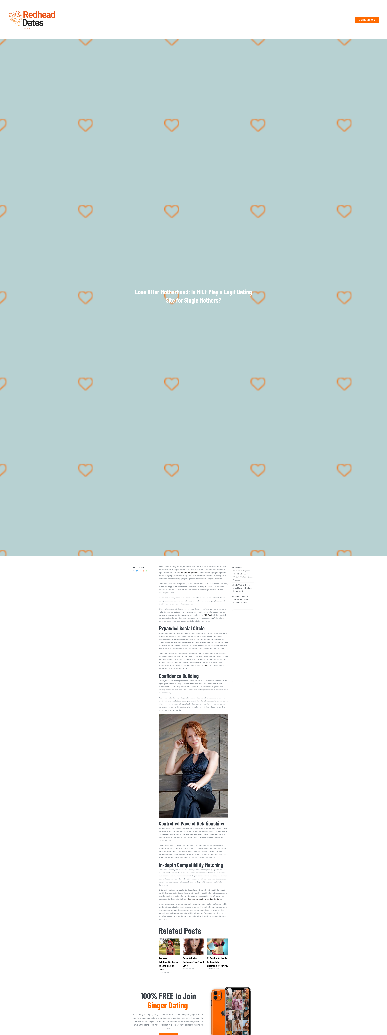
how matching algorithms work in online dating (204, 899)
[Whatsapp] (146, 571)
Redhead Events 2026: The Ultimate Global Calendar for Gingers (241, 599)
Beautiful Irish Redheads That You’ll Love (193, 962)
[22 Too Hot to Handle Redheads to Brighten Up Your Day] (217, 947)
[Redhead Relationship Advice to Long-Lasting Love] (169, 947)
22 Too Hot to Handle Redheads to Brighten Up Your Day (217, 962)
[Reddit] (143, 571)
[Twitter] (137, 571)
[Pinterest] (140, 571)
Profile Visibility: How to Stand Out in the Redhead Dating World (242, 588)
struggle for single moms (190, 573)
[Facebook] (134, 571)
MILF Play (207, 615)
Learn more (205, 665)
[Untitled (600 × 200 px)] (38, 10)
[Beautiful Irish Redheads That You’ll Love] (193, 947)
